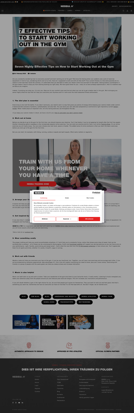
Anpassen (66, 219)
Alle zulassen (89, 219)
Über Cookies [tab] (90, 198)
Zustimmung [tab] (43, 198)
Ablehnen (45, 219)
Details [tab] (67, 198)
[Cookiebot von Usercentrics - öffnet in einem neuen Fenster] (93, 193)
